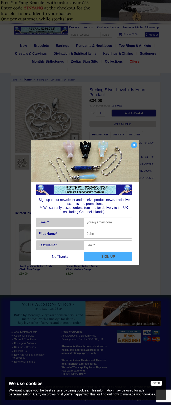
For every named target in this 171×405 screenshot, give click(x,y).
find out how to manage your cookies (128, 394)
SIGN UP (108, 256)
